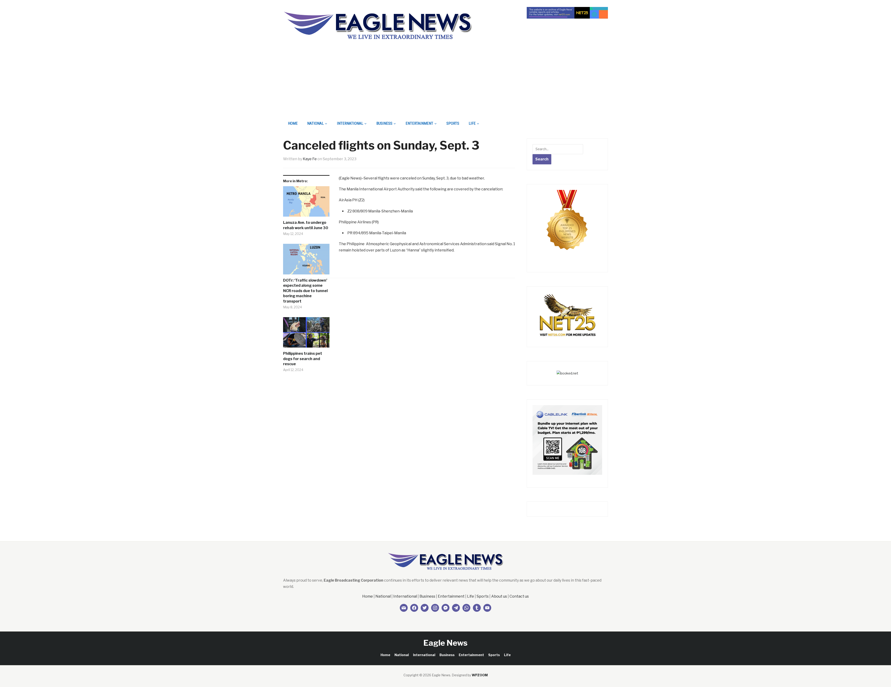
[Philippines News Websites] (567, 224)
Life (472, 123)
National (315, 123)
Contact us (519, 596)
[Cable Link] (567, 440)
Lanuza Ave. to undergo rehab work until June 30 (305, 225)
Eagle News (445, 643)
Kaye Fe (310, 159)
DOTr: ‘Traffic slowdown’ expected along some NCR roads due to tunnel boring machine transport (305, 290)
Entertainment (419, 123)
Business (384, 123)
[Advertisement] (445, 82)
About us (499, 596)
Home (293, 123)
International (350, 123)
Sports (452, 123)
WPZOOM (480, 675)
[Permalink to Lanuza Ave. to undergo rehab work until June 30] (306, 203)
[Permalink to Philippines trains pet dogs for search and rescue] (306, 334)
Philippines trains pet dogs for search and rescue (302, 358)
